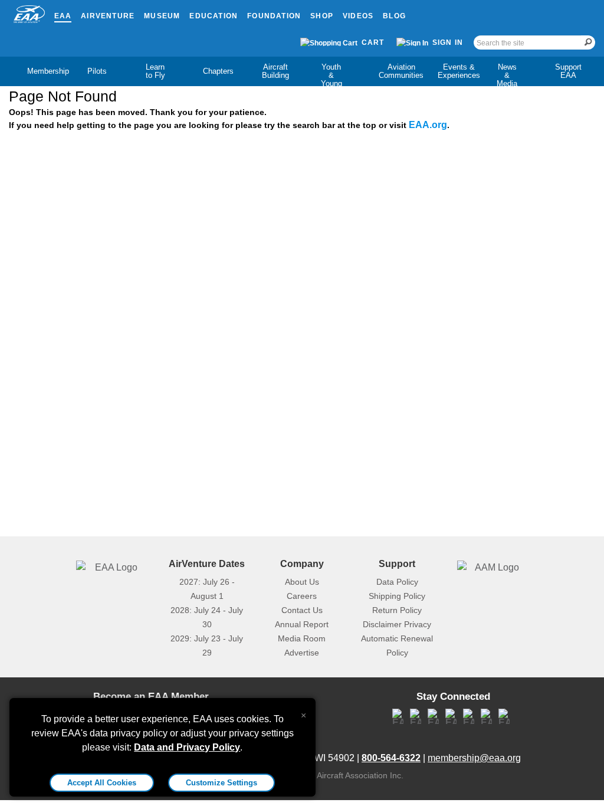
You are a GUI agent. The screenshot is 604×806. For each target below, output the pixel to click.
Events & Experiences (459, 71)
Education (213, 16)
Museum (162, 16)
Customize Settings (221, 782)
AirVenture (107, 16)
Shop (321, 16)
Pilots (97, 71)
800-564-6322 (391, 758)
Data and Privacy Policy (187, 747)
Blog (394, 16)
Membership (48, 71)
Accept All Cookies (101, 782)
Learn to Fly (155, 71)
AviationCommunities (401, 71)
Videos (358, 16)
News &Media (507, 75)
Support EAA (568, 71)
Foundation (274, 16)
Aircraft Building (275, 71)
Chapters (218, 71)
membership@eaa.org (474, 758)
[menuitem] (38, 71)
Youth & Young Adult (331, 79)
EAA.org (428, 125)
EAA (63, 16)
